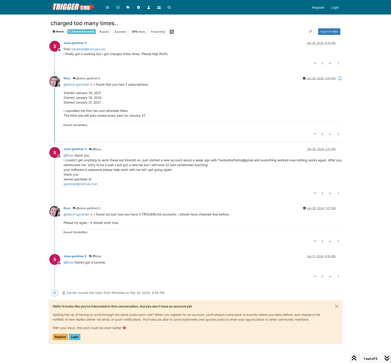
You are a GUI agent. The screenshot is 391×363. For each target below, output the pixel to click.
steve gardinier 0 (75, 43)
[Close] (336, 306)
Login (74, 337)
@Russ (96, 149)
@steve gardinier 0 (88, 78)
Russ (67, 78)
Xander (72, 293)
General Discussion (83, 31)
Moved (59, 31)
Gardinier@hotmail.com (88, 49)
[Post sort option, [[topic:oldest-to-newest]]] (311, 31)
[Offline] (56, 46)
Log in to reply (329, 31)
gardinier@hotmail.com (81, 184)
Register (60, 337)
